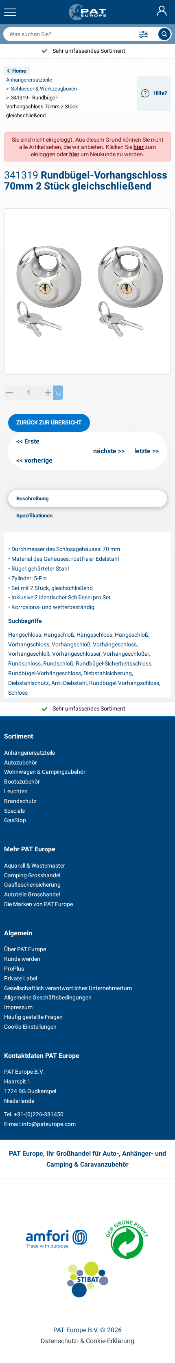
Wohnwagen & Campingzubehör (44, 772)
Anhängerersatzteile (29, 80)
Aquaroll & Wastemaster (34, 865)
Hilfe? (160, 93)
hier (138, 147)
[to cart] (58, 392)
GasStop (15, 820)
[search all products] (164, 34)
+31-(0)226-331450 (38, 1114)
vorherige (38, 460)
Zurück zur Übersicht (49, 422)
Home (19, 71)
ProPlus (14, 968)
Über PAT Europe (25, 949)
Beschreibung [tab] (32, 498)
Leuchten (16, 791)
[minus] (9, 392)
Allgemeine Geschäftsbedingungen (48, 997)
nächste (104, 451)
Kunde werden (22, 959)
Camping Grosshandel (32, 875)
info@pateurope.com (49, 1124)
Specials (14, 810)
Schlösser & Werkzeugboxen (44, 89)
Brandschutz (20, 801)
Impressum (18, 1007)
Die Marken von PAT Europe (38, 904)
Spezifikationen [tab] (34, 515)
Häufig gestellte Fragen (33, 1017)
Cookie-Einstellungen (30, 1026)
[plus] (48, 392)
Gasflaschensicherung (32, 884)
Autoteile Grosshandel (32, 894)
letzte (142, 451)
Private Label (20, 978)
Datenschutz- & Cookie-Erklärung (87, 1341)
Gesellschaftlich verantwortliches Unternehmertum (68, 988)
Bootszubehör (22, 781)
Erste (31, 441)
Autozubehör (20, 762)
